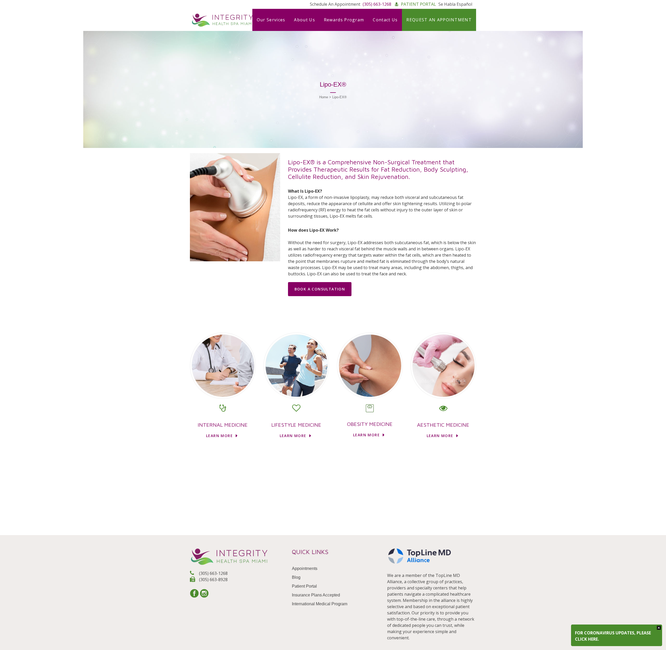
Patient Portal (304, 586)
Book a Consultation (319, 289)
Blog (296, 577)
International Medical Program (319, 604)
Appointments (304, 568)
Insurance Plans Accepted (316, 595)
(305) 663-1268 (213, 573)
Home (323, 97)
